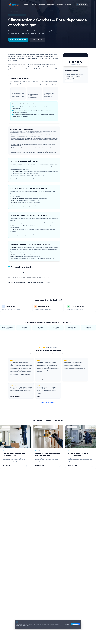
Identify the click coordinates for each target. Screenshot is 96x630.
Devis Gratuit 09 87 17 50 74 (19, 39)
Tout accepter (76, 624)
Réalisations (60, 4)
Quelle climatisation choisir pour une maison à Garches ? (23, 272)
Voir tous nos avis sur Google (48, 402)
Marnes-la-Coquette (69, 76)
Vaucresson (78, 76)
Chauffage (33, 4)
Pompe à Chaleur (51, 4)
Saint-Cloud (68, 78)
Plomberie (26, 4)
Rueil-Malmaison (69, 80)
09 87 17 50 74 (75, 62)
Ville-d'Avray (74, 78)
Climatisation (41, 4)
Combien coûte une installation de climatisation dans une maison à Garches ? (29, 282)
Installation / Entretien (37, 39)
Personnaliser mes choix (21, 627)
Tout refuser (66, 624)
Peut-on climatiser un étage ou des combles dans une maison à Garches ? (28, 277)
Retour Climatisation (14, 11)
